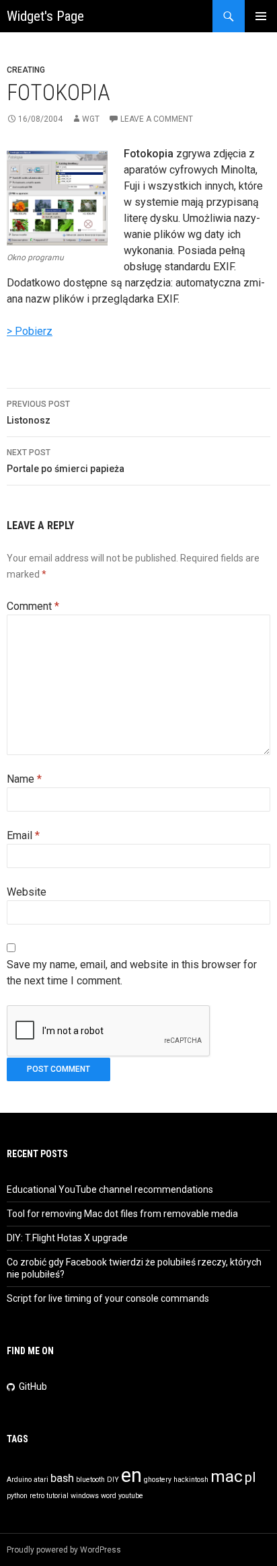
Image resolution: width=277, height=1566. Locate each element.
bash (62, 1478)
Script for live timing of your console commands (108, 1298)
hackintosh (190, 1479)
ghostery (157, 1479)
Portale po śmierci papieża (65, 461)
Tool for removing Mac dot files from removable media (122, 1213)
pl (250, 1477)
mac (226, 1476)
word (108, 1495)
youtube (130, 1495)
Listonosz (38, 412)
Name (24, 779)
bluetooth (90, 1479)
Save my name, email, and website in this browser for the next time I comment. (132, 972)
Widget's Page (45, 16)
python (17, 1495)
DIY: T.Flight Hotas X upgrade (67, 1237)
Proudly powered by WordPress (64, 1550)
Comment (33, 606)
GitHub (33, 1386)
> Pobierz (29, 331)
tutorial (57, 1495)
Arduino (19, 1479)
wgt (91, 119)
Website (26, 892)
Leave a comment (156, 119)
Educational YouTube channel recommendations (110, 1189)
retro (37, 1495)
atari (41, 1479)
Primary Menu (261, 16)
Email (23, 835)
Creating (26, 70)
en (131, 1475)
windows (85, 1495)
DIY (113, 1479)
